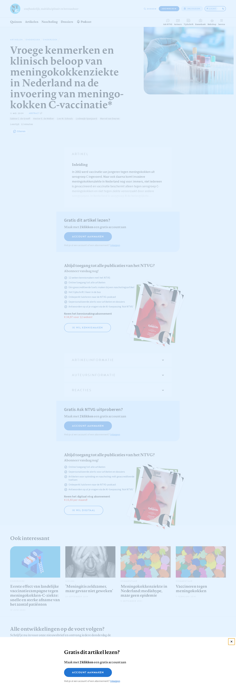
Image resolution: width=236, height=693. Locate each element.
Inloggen (115, 681)
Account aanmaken (88, 672)
